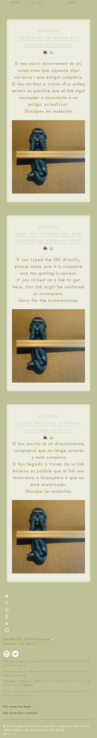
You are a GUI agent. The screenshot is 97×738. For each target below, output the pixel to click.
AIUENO (71, 2)
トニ (13, 733)
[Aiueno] (52, 639)
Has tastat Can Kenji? (17, 706)
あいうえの (37, 2)
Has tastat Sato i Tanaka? (20, 712)
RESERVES (15, 2)
